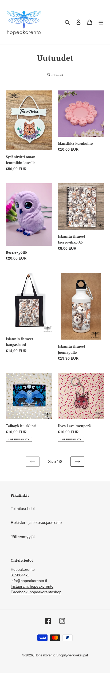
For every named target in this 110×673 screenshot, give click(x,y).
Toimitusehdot (23, 508)
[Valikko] (101, 22)
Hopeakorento (44, 655)
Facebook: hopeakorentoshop (36, 592)
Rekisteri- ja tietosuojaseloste (36, 522)
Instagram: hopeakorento (32, 586)
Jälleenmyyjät (23, 536)
